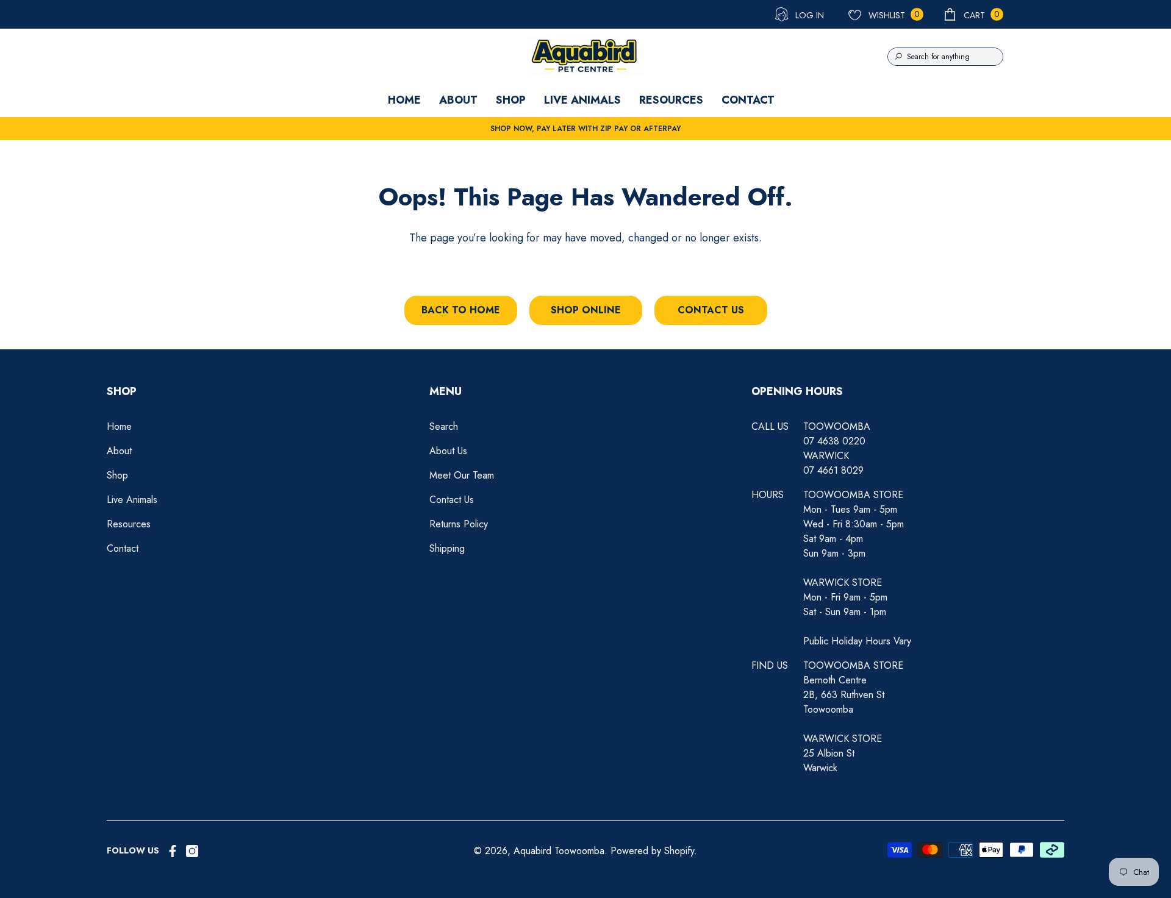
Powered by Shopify (652, 851)
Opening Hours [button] (797, 391)
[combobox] (955, 56)
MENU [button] (445, 391)
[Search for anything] (945, 57)
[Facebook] (173, 851)
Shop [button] (122, 391)
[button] (972, 14)
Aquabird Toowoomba (559, 851)
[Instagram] (192, 851)
